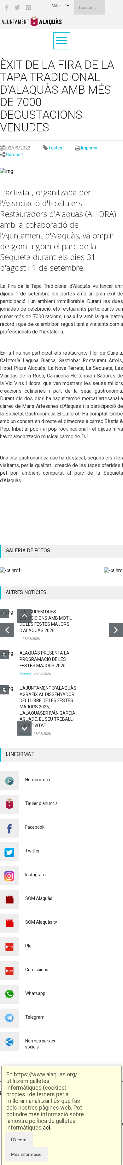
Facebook (34, 827)
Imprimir (89, 147)
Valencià (59, 5)
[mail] (28, 7)
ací (46, 1127)
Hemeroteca (37, 779)
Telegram (34, 1017)
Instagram (35, 874)
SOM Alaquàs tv (41, 922)
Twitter (32, 850)
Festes (55, 147)
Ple (28, 945)
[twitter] (17, 7)
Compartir (16, 154)
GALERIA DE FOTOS (28, 551)
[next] (116, 630)
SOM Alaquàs (38, 898)
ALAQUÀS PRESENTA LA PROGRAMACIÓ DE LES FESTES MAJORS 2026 (44, 659)
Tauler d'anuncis (41, 803)
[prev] (7, 630)
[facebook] (6, 7)
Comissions (36, 969)
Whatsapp (35, 993)
